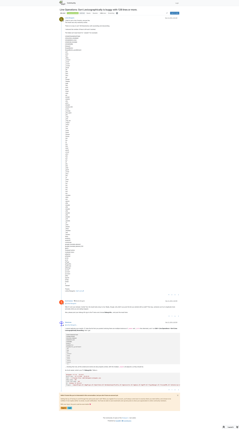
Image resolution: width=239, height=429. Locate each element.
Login (69, 408)
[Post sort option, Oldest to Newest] (167, 13)
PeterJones (68, 322)
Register (63, 408)
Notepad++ (125, 418)
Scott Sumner (69, 301)
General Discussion (73, 13)
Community (71, 3)
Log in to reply (174, 13)
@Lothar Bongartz (80, 301)
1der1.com (79, 291)
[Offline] (62, 323)
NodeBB (118, 421)
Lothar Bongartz (69, 18)
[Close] (178, 395)
